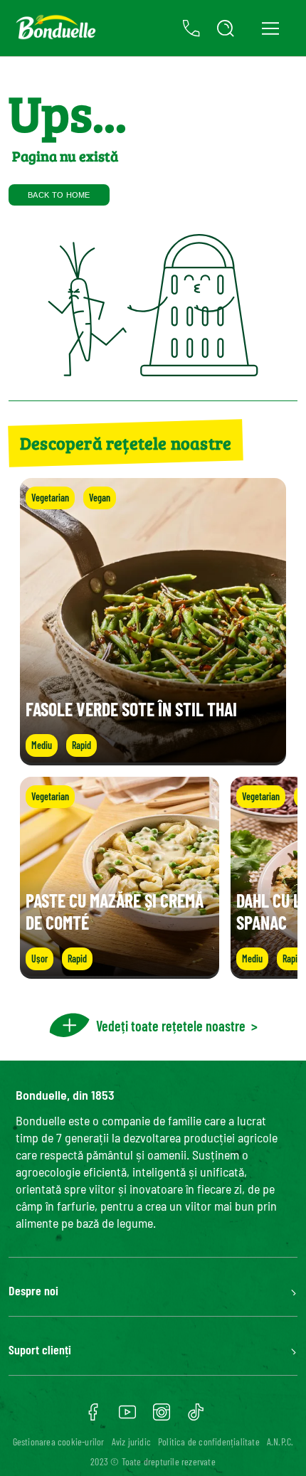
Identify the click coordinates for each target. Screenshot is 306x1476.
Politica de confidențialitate (209, 1441)
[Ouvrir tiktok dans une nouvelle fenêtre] (195, 1417)
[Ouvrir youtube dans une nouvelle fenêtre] (127, 1417)
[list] (153, 877)
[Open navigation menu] (270, 28)
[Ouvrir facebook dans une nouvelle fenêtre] (93, 1417)
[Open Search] (225, 28)
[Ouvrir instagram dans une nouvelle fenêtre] (161, 1417)
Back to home (59, 195)
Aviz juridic (131, 1441)
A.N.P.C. (280, 1441)
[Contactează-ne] (191, 28)
